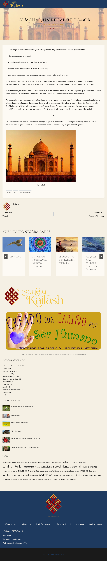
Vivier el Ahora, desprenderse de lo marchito (25, 438)
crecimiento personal (68, 466)
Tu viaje (8, 214)
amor (9, 192)
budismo (66, 462)
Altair (16, 204)
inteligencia (93, 471)
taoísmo (34, 479)
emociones (44, 471)
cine (38, 467)
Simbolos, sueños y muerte (11, 389)
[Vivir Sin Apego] (6, 432)
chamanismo (30, 466)
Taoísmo (5, 392)
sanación (6, 479)
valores (40, 479)
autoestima (56, 462)
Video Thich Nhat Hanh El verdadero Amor (25, 447)
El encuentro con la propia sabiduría (67, 259)
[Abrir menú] (102, 4)
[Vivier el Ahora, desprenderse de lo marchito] (6, 440)
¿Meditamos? (15, 415)
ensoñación (53, 471)
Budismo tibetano (8, 371)
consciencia (47, 466)
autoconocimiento (44, 462)
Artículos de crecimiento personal (70, 524)
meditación (45, 475)
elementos (34, 471)
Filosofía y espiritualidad (53, 24)
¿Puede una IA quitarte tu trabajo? (22, 406)
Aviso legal (7, 535)
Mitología (6, 384)
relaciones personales (93, 475)
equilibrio (60, 471)
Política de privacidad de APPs (15, 543)
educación (23, 470)
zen (68, 479)
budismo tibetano (78, 462)
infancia (84, 470)
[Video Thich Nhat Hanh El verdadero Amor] (6, 448)
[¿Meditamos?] (6, 416)
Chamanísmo (7, 374)
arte (15, 192)
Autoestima (6, 368)
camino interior (13, 466)
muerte (68, 475)
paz (72, 475)
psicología (79, 475)
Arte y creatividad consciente (12, 366)
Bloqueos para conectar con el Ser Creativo (91, 263)
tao (30, 479)
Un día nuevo (13, 256)
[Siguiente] (101, 256)
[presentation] (14, 244)
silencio (20, 479)
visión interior (59, 479)
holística (77, 471)
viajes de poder (25, 192)
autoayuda (24, 462)
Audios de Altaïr (95, 524)
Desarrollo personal (9, 376)
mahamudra (34, 475)
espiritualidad (69, 471)
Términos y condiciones (12, 539)
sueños (25, 479)
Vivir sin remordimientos (19, 422)
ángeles (73, 479)
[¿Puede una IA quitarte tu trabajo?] (6, 408)
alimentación (7, 462)
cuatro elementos (89, 467)
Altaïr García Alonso (44, 524)
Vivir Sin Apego (16, 431)
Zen (4, 395)
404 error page (11, 524)
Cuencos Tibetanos (96, 214)
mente (55, 475)
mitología (62, 475)
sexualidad (14, 479)
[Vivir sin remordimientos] (6, 423)
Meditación (6, 381)
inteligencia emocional (16, 475)
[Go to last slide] (6, 256)
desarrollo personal (10, 471)
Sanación (5, 387)
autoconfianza (32, 462)
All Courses (26, 524)
